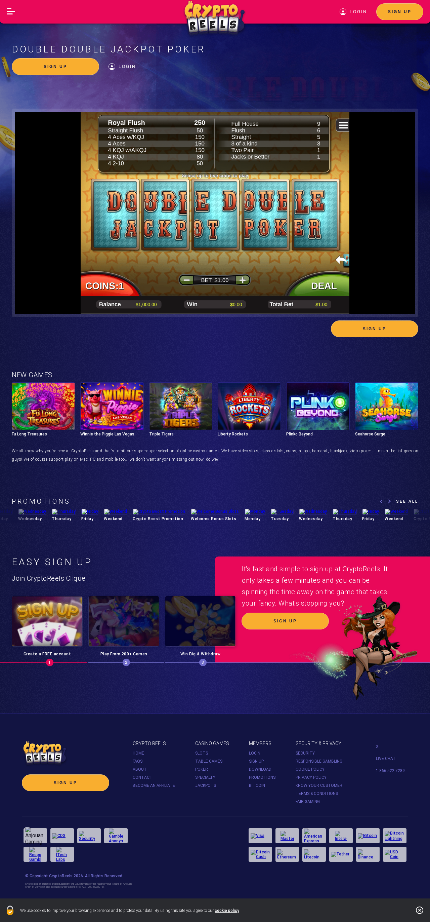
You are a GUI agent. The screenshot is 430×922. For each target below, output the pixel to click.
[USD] (394, 854)
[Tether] (341, 854)
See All (407, 501)
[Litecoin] (314, 854)
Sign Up (400, 11)
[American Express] (314, 835)
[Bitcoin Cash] (260, 854)
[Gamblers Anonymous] (116, 835)
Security (305, 753)
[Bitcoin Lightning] (394, 835)
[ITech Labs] (62, 854)
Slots (201, 753)
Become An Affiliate (154, 785)
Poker (201, 769)
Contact (143, 777)
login (358, 11)
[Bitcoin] (368, 835)
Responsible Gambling (319, 761)
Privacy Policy (311, 777)
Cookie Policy (310, 769)
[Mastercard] (287, 835)
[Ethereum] (287, 854)
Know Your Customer (319, 785)
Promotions (262, 777)
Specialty (205, 777)
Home (138, 753)
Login (127, 66)
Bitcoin (257, 785)
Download (260, 769)
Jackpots (205, 785)
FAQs (137, 761)
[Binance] (368, 854)
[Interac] (341, 835)
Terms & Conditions (317, 793)
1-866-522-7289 (390, 770)
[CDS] (62, 835)
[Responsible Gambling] (35, 854)
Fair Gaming (308, 801)
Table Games (208, 761)
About (140, 769)
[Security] (89, 835)
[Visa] (260, 835)
